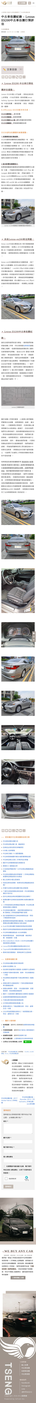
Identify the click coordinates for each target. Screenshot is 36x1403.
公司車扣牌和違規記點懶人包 (13, 1003)
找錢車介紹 (23, 1035)
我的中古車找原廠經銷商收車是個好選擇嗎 (18, 929)
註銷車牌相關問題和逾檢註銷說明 (15, 997)
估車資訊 (27, 346)
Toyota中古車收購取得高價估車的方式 (17, 949)
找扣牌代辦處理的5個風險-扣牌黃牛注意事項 (19, 969)
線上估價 (24, 1365)
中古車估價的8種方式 (10, 841)
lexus (7, 1053)
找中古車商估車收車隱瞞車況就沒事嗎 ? (17, 896)
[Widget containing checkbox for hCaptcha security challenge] (16, 1178)
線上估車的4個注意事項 (11, 880)
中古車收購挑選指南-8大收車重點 (15, 932)
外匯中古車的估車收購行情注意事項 (15, 888)
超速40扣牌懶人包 (9, 966)
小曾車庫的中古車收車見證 (23, 1038)
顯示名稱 (7, 1138)
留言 (5, 1121)
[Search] (29, 3)
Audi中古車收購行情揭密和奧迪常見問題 (17, 926)
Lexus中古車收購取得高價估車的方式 (16, 946)
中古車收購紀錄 (14, 1053)
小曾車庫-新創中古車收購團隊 (10, 12)
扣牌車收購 (25, 1371)
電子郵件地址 (8, 1147)
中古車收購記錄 (25, 12)
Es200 (27, 1051)
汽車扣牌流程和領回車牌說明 (13, 1000)
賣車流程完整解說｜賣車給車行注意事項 (17, 952)
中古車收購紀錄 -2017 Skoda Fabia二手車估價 (9, 1100)
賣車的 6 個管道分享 (10, 866)
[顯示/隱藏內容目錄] (20, 69)
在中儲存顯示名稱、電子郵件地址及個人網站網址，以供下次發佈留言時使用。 (17, 1169)
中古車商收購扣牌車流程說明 (13, 963)
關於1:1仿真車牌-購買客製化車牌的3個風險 (18, 994)
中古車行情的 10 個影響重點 (13, 853)
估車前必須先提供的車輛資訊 (13, 847)
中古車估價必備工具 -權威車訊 (14, 844)
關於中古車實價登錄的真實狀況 (14, 863)
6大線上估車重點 (9, 850)
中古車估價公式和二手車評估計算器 (15, 860)
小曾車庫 (22, 32)
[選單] (33, 3)
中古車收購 (25, 1368)
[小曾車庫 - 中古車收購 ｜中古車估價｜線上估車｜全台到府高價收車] (6, 3)
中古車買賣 (25, 1374)
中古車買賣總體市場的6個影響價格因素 (17, 857)
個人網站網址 (8, 1157)
